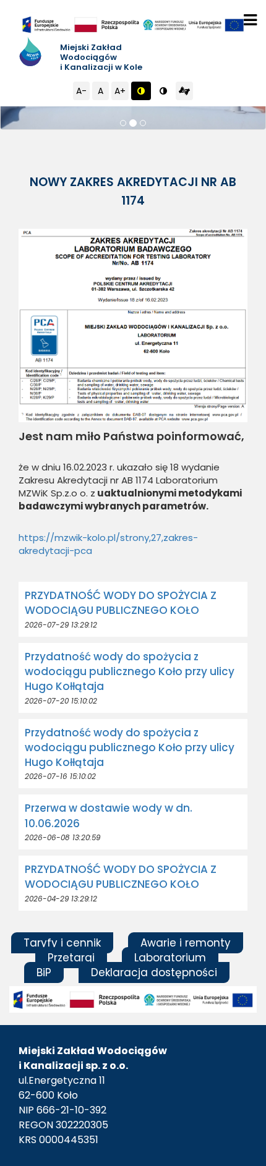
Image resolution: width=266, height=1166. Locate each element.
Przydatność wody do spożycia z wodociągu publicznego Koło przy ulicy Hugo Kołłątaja (129, 671)
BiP (43, 972)
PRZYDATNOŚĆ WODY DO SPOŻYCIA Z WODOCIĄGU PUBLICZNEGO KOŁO (121, 603)
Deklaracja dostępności (154, 972)
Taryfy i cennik (62, 942)
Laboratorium (170, 957)
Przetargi (71, 957)
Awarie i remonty (185, 942)
